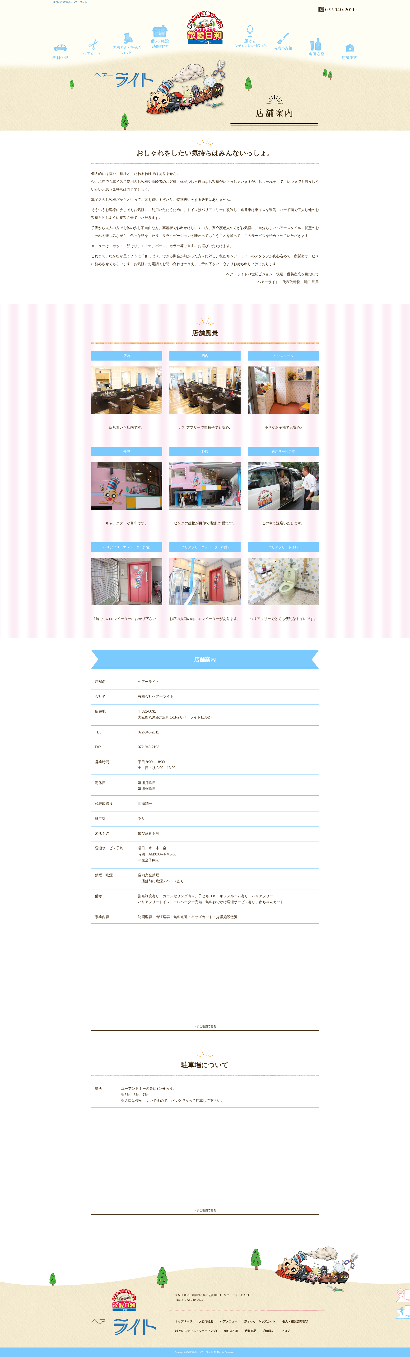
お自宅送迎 (60, 44)
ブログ (285, 1331)
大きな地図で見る (205, 1026)
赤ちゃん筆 (283, 44)
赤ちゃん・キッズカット (126, 44)
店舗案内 (349, 44)
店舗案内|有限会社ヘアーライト (70, 2)
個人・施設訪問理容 (160, 44)
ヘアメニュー (93, 44)
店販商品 (316, 44)
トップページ (183, 1321)
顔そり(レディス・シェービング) (250, 44)
